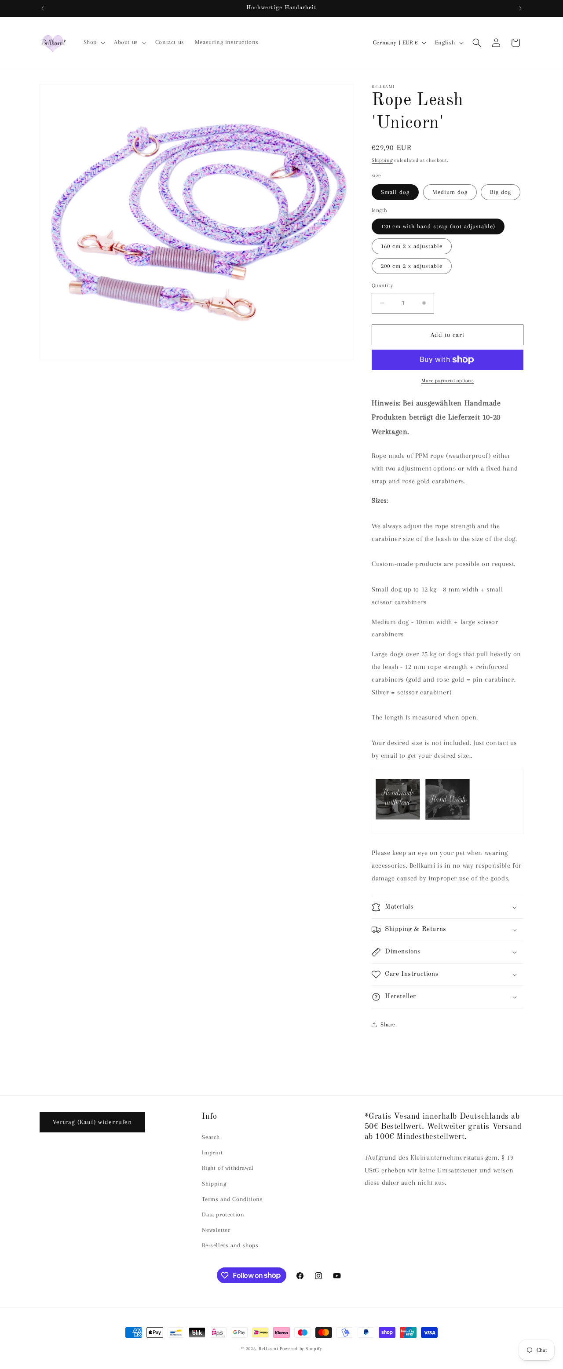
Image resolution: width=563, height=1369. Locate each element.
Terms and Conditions (232, 1199)
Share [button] (387, 1024)
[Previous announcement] (42, 8)
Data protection (223, 1214)
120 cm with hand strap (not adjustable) (438, 226)
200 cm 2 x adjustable (411, 266)
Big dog (500, 192)
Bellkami (268, 1348)
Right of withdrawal (227, 1168)
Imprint (212, 1152)
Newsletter (216, 1230)
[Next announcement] (520, 8)
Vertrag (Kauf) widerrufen (92, 1121)
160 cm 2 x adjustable (411, 246)
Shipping (382, 160)
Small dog (395, 192)
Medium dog (450, 192)
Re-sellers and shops (230, 1245)
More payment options (447, 380)
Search (211, 1137)
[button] (93, 42)
